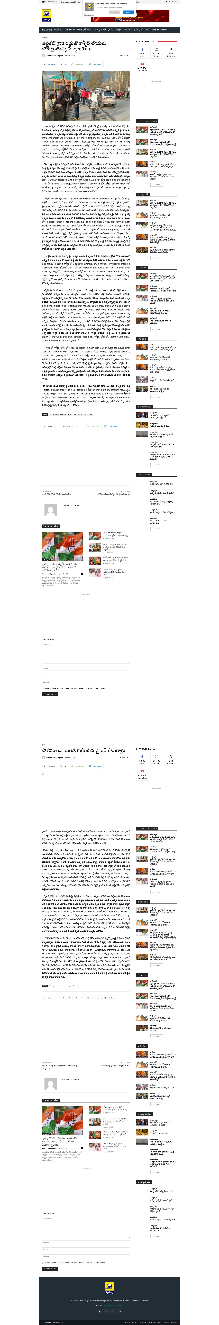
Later (115, 12)
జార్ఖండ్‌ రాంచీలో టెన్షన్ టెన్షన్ (162, 381)
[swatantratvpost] (44, 55)
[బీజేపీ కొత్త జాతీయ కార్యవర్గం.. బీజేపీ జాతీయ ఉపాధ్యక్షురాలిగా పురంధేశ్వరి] (142, 237)
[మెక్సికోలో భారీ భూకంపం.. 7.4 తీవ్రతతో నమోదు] (142, 444)
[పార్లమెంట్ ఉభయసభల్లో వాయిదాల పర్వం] (142, 389)
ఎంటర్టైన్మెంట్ (153, 481)
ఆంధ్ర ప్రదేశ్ (153, 149)
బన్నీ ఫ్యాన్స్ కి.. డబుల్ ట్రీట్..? (162, 493)
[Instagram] (169, 2)
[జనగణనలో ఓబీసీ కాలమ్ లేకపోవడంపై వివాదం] (142, 215)
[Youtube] (175, 2)
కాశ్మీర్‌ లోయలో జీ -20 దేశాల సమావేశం (56, 494)
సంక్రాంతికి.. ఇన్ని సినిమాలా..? (161, 484)
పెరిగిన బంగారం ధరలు (159, 426)
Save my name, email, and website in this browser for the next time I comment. (75, 688)
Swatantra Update (49, 574)
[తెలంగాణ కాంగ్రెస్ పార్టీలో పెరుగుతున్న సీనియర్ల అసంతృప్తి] (95, 536)
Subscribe (142, 63)
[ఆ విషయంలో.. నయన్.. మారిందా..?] (142, 520)
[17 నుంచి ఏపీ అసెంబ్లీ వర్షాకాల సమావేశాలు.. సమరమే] (142, 250)
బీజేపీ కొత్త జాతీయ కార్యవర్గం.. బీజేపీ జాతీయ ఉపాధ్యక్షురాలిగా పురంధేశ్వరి (162, 240)
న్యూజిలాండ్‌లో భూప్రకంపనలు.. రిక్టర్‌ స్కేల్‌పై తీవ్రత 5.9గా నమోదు (163, 457)
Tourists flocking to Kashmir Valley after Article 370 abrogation (71, 414)
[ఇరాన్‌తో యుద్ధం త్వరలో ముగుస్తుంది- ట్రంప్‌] (142, 415)
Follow (157, 48)
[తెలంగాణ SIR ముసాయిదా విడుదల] (142, 321)
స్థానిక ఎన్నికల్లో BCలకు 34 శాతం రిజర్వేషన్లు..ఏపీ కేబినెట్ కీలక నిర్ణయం (115, 547)
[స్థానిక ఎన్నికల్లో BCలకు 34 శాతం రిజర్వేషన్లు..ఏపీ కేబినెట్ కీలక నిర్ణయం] (95, 547)
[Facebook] (166, 2)
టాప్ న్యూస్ (46, 560)
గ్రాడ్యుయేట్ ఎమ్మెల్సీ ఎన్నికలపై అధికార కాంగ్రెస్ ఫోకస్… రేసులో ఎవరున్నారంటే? (59, 567)
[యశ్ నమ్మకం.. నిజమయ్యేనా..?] (142, 511)
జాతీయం (44, 37)
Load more (156, 185)
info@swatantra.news (114, 1306)
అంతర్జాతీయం (154, 412)
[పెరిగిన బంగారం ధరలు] (142, 425)
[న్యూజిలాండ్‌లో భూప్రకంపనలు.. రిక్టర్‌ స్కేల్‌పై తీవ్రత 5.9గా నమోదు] (142, 454)
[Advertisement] (86, 459)
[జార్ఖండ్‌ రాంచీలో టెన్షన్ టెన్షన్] (142, 379)
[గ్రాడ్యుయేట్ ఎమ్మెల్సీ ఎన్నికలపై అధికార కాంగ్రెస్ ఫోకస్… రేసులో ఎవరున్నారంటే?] (62, 546)
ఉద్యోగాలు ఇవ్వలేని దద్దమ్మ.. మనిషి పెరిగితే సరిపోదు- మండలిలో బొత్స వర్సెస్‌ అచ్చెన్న (163, 228)
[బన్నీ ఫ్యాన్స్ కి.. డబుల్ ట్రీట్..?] (142, 492)
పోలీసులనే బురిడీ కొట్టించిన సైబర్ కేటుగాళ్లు (114, 494)
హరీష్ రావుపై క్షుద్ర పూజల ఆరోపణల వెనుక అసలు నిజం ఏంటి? (114, 572)
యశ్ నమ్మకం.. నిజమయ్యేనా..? (162, 512)
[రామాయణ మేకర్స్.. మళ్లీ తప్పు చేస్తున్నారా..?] (142, 501)
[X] (172, 2)
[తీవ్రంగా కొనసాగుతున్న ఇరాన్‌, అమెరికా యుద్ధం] (142, 434)
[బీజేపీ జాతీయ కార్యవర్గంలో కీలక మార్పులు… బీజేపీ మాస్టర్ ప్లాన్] (95, 560)
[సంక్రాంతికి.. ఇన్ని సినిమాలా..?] (142, 483)
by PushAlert (90, 15)
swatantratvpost (55, 56)
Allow (128, 12)
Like (142, 48)
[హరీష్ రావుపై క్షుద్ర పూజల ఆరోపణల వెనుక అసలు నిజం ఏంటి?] (95, 572)
